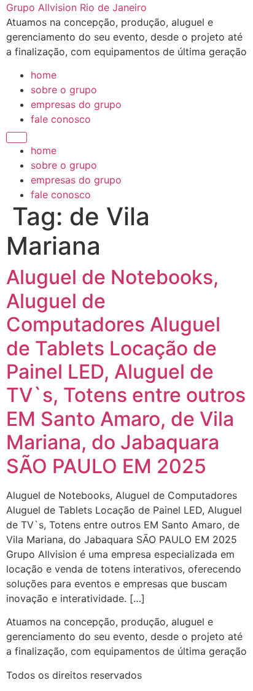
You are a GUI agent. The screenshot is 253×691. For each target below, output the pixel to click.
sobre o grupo (64, 89)
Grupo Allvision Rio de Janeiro (76, 7)
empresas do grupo (76, 104)
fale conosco (61, 119)
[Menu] (16, 137)
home (43, 75)
